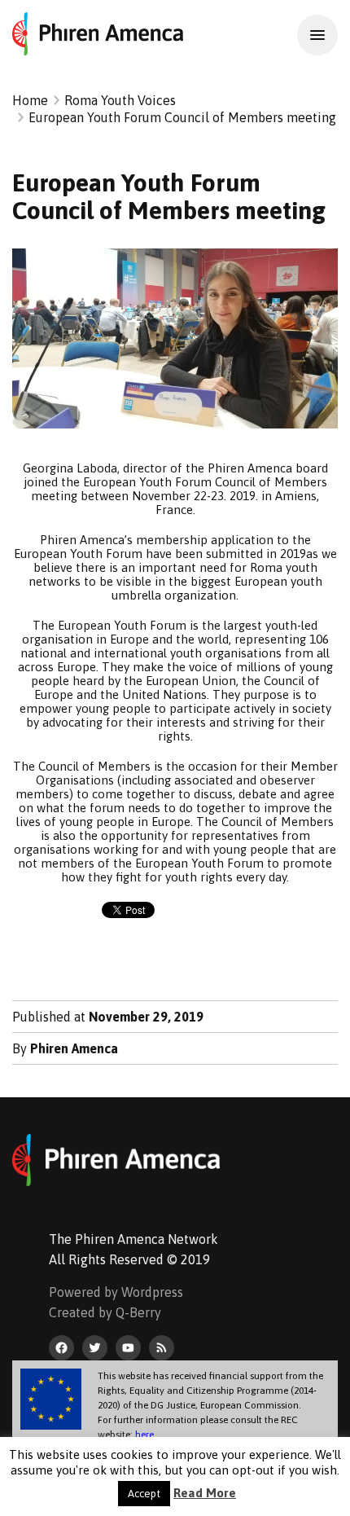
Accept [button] (144, 1493)
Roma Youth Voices (120, 100)
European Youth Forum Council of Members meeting (182, 117)
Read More (204, 1493)
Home (30, 100)
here (144, 1434)
